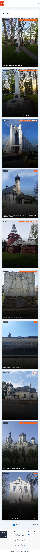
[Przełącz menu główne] (38, 3)
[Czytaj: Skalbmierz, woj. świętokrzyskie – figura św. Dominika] (20, 42)
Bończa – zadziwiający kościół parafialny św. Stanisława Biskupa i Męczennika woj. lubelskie (19, 518)
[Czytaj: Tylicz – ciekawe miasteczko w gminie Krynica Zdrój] (20, 294)
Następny (35, 524)
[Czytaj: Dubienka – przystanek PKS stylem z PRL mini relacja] (20, 345)
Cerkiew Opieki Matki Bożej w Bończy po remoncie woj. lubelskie (14, 468)
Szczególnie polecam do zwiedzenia (30, 19)
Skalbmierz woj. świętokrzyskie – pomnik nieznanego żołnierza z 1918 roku (16, 115)
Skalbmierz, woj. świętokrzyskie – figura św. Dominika (12, 65)
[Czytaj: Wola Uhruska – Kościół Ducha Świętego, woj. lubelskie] (20, 143)
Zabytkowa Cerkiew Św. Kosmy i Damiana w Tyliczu (12, 266)
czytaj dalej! (24, 545)
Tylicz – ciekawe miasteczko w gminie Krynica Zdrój (12, 317)
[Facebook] (29, 534)
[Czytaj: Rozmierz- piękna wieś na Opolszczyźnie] (20, 395)
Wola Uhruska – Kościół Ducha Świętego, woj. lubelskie (12, 166)
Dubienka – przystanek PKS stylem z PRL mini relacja (12, 367)
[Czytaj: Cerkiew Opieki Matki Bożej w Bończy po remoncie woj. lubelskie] (20, 445)
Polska (21, 19)
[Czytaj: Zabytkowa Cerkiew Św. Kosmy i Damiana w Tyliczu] (20, 244)
